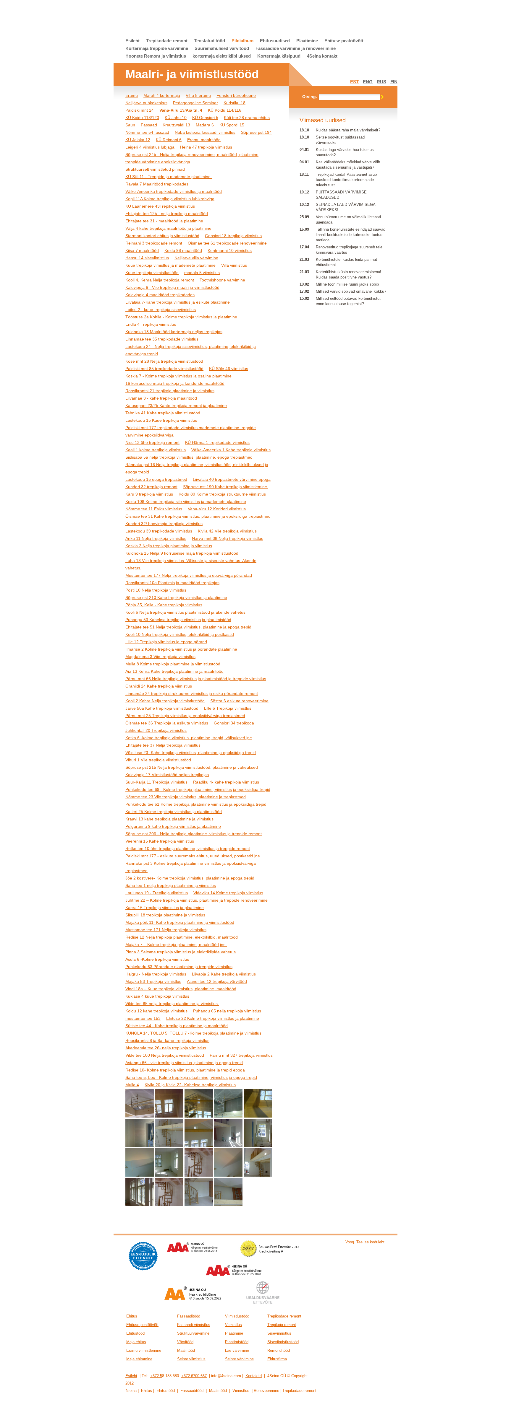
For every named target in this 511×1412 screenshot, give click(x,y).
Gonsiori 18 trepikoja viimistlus (233, 235)
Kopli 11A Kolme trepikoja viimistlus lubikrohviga (169, 198)
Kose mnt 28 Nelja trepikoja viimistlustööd (164, 361)
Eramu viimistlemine (143, 1350)
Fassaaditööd (188, 1316)
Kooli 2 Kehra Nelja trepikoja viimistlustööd (165, 700)
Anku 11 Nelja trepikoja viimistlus (155, 538)
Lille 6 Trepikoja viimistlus (227, 708)
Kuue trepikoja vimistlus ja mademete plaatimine (170, 265)
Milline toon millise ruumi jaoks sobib (347, 284)
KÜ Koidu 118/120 (142, 117)
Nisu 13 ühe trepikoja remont (152, 442)
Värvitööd (185, 1342)
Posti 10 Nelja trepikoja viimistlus (155, 590)
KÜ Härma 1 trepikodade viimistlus (217, 442)
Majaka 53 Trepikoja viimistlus (153, 981)
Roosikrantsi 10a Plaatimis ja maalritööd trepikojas (172, 582)
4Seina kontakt (322, 55)
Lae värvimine (237, 1350)
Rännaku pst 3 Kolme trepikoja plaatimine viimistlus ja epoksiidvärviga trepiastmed (190, 867)
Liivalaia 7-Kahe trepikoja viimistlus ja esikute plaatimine (177, 302)
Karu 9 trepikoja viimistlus (149, 494)
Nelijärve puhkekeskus (146, 102)
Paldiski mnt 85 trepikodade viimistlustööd (164, 368)
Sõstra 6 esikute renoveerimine (239, 700)
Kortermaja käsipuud (278, 55)
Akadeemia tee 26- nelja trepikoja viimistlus (165, 1047)
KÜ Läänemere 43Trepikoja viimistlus (160, 206)
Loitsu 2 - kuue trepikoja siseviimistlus (160, 309)
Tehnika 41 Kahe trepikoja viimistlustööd (162, 413)
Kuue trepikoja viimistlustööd (152, 272)
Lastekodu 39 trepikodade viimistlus (158, 531)
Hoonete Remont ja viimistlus (155, 55)
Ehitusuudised (275, 40)
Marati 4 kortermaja (161, 95)
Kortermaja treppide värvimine (156, 48)
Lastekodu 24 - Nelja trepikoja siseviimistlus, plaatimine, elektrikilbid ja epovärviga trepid (190, 350)
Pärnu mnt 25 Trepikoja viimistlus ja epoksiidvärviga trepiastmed (185, 715)
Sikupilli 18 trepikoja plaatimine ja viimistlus (165, 915)
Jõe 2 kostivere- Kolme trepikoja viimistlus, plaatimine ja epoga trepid (189, 878)
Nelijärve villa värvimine (196, 257)
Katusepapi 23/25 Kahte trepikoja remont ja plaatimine (176, 405)
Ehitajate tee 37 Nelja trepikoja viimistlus (162, 745)
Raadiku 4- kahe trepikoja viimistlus (226, 782)
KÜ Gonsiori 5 (205, 117)
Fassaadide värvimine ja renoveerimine (296, 48)
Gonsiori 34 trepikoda (234, 723)
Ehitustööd (135, 1333)
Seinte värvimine (239, 1359)
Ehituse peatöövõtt (343, 40)
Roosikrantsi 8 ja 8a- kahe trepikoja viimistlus (167, 1040)
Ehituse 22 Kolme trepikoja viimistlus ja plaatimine (212, 1018)
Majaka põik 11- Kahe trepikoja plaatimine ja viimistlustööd (179, 922)
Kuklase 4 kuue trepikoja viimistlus (157, 996)
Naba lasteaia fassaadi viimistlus (205, 132)
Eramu (131, 95)
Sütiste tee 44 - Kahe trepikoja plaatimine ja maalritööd (176, 1025)
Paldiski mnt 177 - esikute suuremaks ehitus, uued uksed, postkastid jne (192, 856)
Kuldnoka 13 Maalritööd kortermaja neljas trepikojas (173, 331)
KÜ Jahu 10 (176, 117)
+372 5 (156, 1376)
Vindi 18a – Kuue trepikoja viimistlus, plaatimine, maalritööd (180, 988)
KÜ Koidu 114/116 (224, 110)
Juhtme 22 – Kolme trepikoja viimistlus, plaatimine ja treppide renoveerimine (196, 900)
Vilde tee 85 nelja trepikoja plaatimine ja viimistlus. (172, 1003)
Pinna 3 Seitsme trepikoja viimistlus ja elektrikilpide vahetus (180, 952)
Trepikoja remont (281, 1325)
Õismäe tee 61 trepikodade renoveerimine (227, 243)
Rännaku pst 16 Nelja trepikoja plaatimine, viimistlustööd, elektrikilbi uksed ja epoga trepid (196, 468)
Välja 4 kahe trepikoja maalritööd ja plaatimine (168, 228)
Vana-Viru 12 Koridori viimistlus (217, 509)
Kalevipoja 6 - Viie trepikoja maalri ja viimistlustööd (172, 287)
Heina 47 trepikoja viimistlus (206, 147)
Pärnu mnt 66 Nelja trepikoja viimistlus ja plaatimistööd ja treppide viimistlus (195, 678)
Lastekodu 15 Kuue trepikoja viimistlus (161, 420)
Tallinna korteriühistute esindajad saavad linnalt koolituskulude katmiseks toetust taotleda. (350, 234)
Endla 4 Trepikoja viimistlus (150, 324)
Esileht (132, 40)
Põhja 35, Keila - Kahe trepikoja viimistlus (163, 604)
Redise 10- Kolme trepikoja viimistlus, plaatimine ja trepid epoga (185, 1070)
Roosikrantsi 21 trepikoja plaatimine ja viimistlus (169, 390)
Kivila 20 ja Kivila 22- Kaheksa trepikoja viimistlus (190, 1084)
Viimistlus (233, 1325)
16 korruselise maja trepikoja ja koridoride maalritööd (174, 383)
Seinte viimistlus (191, 1359)
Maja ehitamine (139, 1359)
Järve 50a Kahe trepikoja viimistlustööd (161, 708)
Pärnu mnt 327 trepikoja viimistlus (241, 1055)
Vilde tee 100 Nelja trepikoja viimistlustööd (164, 1055)
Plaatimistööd (236, 1342)
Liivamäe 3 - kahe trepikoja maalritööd (161, 398)
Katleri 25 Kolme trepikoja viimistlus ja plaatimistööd (173, 811)
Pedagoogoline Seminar (195, 102)
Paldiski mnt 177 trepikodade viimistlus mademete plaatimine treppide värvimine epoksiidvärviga (190, 431)
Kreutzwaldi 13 (176, 125)
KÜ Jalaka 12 (137, 139)
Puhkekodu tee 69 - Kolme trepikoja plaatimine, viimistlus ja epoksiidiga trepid (197, 789)
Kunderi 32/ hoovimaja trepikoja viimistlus (164, 523)
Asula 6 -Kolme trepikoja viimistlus (157, 959)
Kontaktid (253, 1376)
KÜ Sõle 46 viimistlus (228, 368)
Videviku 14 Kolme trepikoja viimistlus (228, 892)
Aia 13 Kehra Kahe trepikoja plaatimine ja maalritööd (174, 671)
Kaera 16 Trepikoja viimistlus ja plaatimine (164, 907)
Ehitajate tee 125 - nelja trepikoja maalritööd (166, 213)
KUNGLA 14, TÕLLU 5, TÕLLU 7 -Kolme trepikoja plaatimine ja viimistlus (193, 1033)
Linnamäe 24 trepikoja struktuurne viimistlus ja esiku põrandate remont (191, 693)
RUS (381, 81)
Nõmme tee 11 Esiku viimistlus (153, 509)
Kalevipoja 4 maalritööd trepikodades (160, 294)
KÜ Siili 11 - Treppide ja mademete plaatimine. (168, 176)
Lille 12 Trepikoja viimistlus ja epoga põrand (166, 641)
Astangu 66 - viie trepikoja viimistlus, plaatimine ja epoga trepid (184, 1062)
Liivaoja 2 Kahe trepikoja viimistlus (224, 974)
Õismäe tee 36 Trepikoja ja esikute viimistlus (166, 723)
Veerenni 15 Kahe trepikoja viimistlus (159, 841)
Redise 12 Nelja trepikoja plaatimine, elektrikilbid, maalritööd (181, 937)
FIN (393, 81)
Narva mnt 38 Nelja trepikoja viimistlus (227, 538)
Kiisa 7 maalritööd (142, 250)
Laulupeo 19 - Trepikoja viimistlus (156, 892)
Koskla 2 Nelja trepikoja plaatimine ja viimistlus (168, 545)
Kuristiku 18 (234, 102)
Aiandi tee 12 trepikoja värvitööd (217, 981)
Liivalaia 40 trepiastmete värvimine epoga (232, 479)
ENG (368, 81)
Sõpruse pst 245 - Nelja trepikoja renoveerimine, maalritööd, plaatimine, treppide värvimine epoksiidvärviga (192, 158)
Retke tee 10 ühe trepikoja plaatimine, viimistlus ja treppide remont (187, 848)
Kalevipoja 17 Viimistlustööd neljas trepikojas (167, 774)
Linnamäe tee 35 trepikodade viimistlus (161, 339)
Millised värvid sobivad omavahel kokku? (351, 291)
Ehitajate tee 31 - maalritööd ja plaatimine (164, 221)
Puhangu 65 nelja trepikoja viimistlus (227, 1011)
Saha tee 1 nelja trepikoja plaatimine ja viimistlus (170, 885)
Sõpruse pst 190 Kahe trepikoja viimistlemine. (225, 486)
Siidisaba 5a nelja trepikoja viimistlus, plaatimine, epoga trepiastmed (189, 457)
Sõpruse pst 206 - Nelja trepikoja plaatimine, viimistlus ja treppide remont (193, 833)
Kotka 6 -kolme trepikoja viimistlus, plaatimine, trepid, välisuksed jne (188, 737)
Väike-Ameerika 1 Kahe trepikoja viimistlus (231, 449)
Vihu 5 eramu (198, 95)
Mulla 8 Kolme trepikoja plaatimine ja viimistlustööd (172, 664)
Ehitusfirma (277, 1359)
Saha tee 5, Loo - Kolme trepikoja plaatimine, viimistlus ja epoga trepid (191, 1077)
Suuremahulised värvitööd (222, 48)
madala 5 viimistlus (202, 272)
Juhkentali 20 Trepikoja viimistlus (156, 730)
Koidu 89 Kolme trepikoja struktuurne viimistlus (222, 494)
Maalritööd (186, 1350)
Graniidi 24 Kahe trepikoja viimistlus (158, 686)
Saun (130, 125)
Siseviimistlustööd (283, 1342)
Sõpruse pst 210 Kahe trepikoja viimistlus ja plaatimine (176, 597)
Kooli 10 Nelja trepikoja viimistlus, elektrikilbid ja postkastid (179, 634)
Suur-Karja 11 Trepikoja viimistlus (156, 782)
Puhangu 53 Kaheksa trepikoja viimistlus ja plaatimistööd (178, 619)
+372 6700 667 (194, 1376)
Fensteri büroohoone (236, 95)
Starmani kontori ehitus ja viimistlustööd (162, 235)
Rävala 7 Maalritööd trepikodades (156, 184)
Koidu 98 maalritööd (183, 250)
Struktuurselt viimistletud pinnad (155, 169)
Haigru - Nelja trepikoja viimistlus (155, 974)
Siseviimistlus (279, 1333)
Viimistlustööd (237, 1316)
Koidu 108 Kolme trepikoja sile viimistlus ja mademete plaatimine (185, 501)
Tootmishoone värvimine (222, 280)
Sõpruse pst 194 (256, 132)
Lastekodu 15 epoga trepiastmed (156, 479)
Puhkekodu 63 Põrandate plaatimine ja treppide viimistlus (178, 966)
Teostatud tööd (209, 40)
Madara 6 (205, 125)
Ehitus (131, 1316)
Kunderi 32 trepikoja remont (151, 486)
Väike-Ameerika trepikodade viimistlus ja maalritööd (173, 191)
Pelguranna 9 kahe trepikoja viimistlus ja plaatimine (173, 826)
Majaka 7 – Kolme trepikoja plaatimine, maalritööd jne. (176, 944)
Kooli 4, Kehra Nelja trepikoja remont (159, 280)
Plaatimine (307, 40)
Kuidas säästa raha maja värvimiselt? (348, 130)
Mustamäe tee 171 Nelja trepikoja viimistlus (165, 929)
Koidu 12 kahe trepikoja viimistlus (156, 1011)
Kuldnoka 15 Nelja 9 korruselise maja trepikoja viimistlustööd (181, 553)
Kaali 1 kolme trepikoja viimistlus (155, 449)
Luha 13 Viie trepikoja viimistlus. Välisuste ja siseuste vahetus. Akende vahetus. (190, 564)
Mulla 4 (132, 1084)
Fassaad (149, 125)
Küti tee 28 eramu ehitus (247, 117)
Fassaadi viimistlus (193, 1325)
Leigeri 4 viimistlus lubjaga (149, 147)
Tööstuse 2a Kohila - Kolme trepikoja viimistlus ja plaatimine (181, 317)
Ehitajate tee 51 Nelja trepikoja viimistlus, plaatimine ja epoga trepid (188, 627)
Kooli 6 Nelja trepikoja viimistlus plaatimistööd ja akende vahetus (185, 612)
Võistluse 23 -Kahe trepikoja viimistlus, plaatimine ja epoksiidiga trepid (190, 752)
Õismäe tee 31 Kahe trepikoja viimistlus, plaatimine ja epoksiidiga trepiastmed (198, 516)
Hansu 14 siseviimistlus (147, 257)
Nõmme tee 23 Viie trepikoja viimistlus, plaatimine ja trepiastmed (185, 796)
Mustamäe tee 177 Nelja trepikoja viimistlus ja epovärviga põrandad (188, 575)
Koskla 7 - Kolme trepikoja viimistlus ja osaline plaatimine (178, 376)
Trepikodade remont (166, 40)
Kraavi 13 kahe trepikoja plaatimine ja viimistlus (169, 819)
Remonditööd (278, 1350)
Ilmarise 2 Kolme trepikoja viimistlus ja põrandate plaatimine (181, 649)
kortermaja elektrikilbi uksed (222, 55)
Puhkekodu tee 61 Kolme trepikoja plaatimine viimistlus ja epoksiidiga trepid (195, 804)
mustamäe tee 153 (143, 1018)
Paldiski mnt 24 (139, 110)
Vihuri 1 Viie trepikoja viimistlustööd (158, 760)
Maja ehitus (136, 1342)
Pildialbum (242, 40)
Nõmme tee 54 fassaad (147, 132)
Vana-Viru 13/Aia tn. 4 (180, 110)
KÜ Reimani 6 (169, 139)
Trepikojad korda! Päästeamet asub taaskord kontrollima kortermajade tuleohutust (346, 179)
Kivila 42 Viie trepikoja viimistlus (227, 531)
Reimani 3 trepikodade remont (153, 243)
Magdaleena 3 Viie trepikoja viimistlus (160, 656)
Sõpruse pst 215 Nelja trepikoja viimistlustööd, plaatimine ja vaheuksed (191, 767)
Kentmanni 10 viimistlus (230, 250)
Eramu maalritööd (204, 139)
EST (354, 81)
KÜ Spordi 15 (231, 125)
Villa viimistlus (234, 265)
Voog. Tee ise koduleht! (365, 1242)
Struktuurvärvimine (193, 1333)
